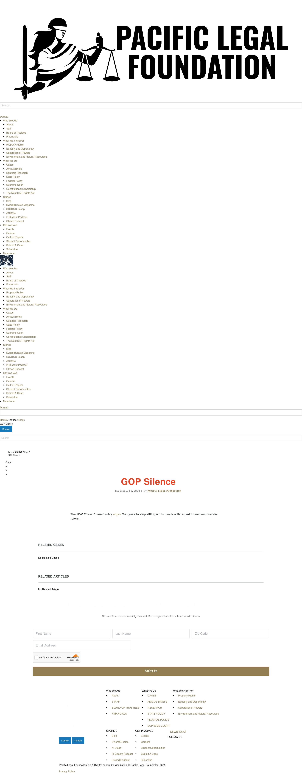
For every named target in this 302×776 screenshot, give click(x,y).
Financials (12, 136)
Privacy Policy (67, 771)
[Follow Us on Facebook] (178, 740)
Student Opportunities (18, 241)
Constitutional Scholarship (21, 189)
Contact (78, 740)
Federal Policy (14, 181)
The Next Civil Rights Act (20, 193)
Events (10, 229)
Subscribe (12, 249)
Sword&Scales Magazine (20, 205)
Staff (8, 128)
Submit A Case (14, 245)
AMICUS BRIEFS (157, 701)
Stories (7, 197)
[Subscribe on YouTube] (178, 747)
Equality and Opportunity (20, 148)
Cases (10, 164)
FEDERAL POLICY (158, 719)
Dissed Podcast (15, 221)
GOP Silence (6, 423)
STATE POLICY (156, 713)
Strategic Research (17, 172)
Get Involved (10, 225)
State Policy (13, 177)
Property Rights (15, 144)
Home (3, 420)
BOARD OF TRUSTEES (125, 707)
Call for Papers (14, 237)
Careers (10, 233)
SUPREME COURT (159, 725)
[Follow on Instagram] (178, 751)
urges (117, 514)
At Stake (11, 213)
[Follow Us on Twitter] (178, 744)
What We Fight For (13, 140)
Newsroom (9, 253)
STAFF (116, 701)
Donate (4, 116)
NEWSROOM (178, 732)
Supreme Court (14, 185)
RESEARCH (155, 707)
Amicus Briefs (14, 169)
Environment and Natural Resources (26, 156)
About (9, 124)
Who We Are (10, 120)
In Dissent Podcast (16, 217)
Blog (8, 201)
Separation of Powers (18, 152)
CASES (152, 695)
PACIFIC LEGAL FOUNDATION (164, 491)
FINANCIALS (119, 713)
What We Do (10, 160)
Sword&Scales (120, 742)
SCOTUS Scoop (15, 209)
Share (8, 462)
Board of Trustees (16, 132)
